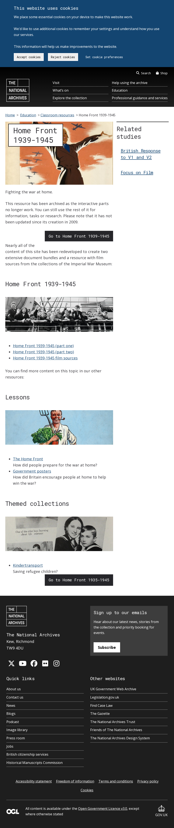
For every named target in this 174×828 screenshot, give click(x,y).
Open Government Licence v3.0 (102, 808)
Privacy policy (148, 781)
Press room (15, 738)
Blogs (10, 713)
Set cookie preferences (104, 57)
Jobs (9, 746)
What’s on (61, 90)
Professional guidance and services (140, 98)
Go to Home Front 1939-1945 (79, 236)
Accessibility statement (34, 781)
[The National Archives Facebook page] (34, 663)
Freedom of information (75, 781)
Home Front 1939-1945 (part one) (43, 345)
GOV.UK (161, 815)
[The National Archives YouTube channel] (23, 663)
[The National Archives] (17, 90)
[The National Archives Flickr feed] (45, 663)
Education (120, 90)
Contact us (14, 697)
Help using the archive (129, 82)
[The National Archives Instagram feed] (56, 663)
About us (13, 689)
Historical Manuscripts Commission (34, 762)
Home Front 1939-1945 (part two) (43, 351)
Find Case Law (101, 705)
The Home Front (28, 458)
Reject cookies (63, 57)
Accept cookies (29, 57)
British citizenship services (27, 754)
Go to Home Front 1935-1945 (79, 579)
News (10, 705)
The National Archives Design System (120, 738)
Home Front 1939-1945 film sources (45, 357)
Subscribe (107, 647)
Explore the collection (70, 98)
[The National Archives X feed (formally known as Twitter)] (11, 663)
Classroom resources (57, 115)
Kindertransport (28, 565)
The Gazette (100, 713)
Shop (164, 73)
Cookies (87, 790)
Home (10, 115)
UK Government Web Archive (113, 689)
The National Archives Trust (112, 721)
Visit (56, 82)
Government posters (32, 471)
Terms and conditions (115, 781)
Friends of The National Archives (116, 730)
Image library (17, 730)
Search (146, 73)
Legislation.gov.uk (104, 697)
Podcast (12, 721)
